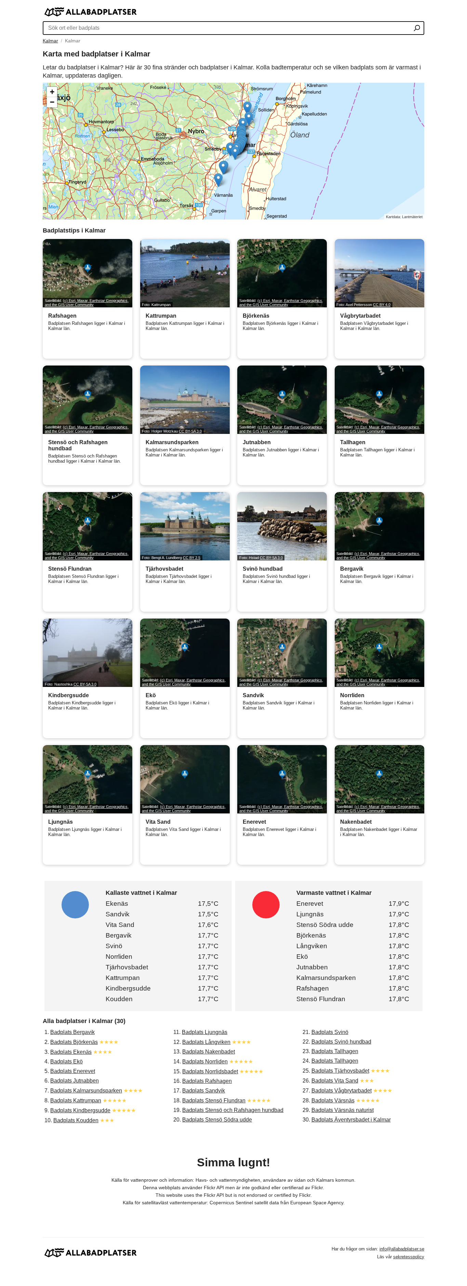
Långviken (311, 946)
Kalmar (50, 40)
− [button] (52, 102)
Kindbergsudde (128, 988)
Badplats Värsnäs (333, 1100)
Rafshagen (312, 988)
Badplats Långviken (206, 1042)
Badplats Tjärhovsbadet (340, 1071)
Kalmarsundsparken (326, 977)
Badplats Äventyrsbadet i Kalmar (351, 1120)
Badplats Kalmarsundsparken (86, 1090)
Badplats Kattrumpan (75, 1100)
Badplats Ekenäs (71, 1052)
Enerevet (309, 903)
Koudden (119, 999)
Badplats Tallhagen (334, 1051)
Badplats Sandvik (203, 1090)
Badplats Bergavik (72, 1032)
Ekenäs (117, 903)
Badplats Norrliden (205, 1061)
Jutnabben (312, 967)
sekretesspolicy (408, 1256)
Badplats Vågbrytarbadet (341, 1090)
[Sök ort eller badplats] (417, 28)
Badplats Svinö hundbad (341, 1042)
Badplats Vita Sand (334, 1081)
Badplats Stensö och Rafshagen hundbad (232, 1110)
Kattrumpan (123, 977)
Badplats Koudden (75, 1120)
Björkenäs (311, 935)
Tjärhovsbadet (127, 967)
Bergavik (119, 935)
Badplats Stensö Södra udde (217, 1120)
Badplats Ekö (66, 1061)
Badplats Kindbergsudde (80, 1110)
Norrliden (119, 956)
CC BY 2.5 (191, 558)
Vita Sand (120, 924)
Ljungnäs (310, 914)
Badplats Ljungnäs (204, 1032)
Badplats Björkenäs (74, 1042)
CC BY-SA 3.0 (190, 431)
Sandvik (118, 914)
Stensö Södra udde (324, 924)
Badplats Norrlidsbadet (210, 1071)
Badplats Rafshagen (207, 1081)
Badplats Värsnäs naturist (342, 1110)
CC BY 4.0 (381, 305)
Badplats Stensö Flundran (213, 1100)
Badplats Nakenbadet (208, 1052)
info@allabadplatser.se (401, 1248)
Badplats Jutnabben (74, 1081)
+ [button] (52, 92)
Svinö (114, 946)
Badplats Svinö (329, 1032)
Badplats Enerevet (72, 1071)
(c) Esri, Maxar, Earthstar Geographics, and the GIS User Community (87, 303)
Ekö (302, 956)
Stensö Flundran (320, 999)
